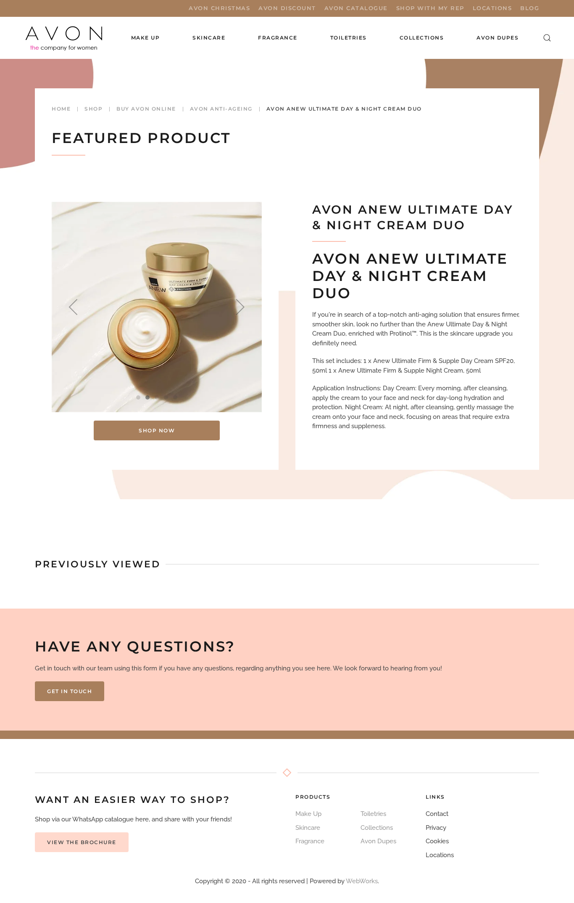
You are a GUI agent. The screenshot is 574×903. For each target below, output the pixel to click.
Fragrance (309, 841)
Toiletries (373, 814)
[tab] (138, 397)
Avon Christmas (219, 8)
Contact (437, 814)
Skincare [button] (208, 37)
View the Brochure (81, 842)
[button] (547, 38)
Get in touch (69, 691)
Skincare (307, 828)
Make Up (308, 814)
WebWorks (362, 881)
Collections (422, 37)
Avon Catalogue (356, 8)
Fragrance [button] (278, 37)
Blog (529, 8)
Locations (492, 8)
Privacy (436, 828)
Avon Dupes (498, 37)
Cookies (437, 841)
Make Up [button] (145, 37)
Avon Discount (287, 8)
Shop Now (157, 430)
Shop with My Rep (430, 8)
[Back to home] (65, 38)
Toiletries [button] (348, 37)
